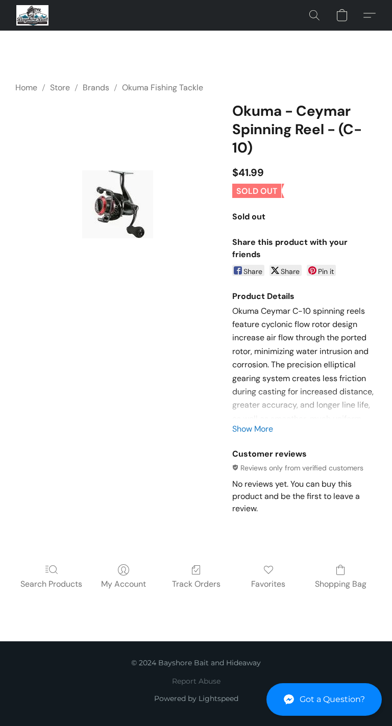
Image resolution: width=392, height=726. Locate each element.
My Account (123, 584)
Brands (96, 87)
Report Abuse (196, 681)
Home (26, 87)
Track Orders (196, 584)
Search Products (51, 584)
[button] (324, 699)
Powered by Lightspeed (196, 698)
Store (60, 87)
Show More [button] (252, 428)
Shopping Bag (340, 584)
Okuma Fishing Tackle (162, 87)
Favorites (268, 584)
